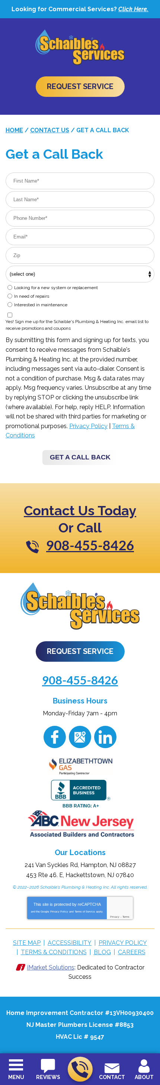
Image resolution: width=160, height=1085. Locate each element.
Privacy (114, 916)
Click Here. (133, 9)
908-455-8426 (80, 1069)
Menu (16, 1077)
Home (14, 130)
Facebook (55, 737)
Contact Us (49, 130)
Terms (125, 916)
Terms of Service (85, 911)
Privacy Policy (88, 426)
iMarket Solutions (50, 967)
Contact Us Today (80, 510)
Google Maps (80, 737)
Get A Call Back (80, 457)
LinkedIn (105, 737)
